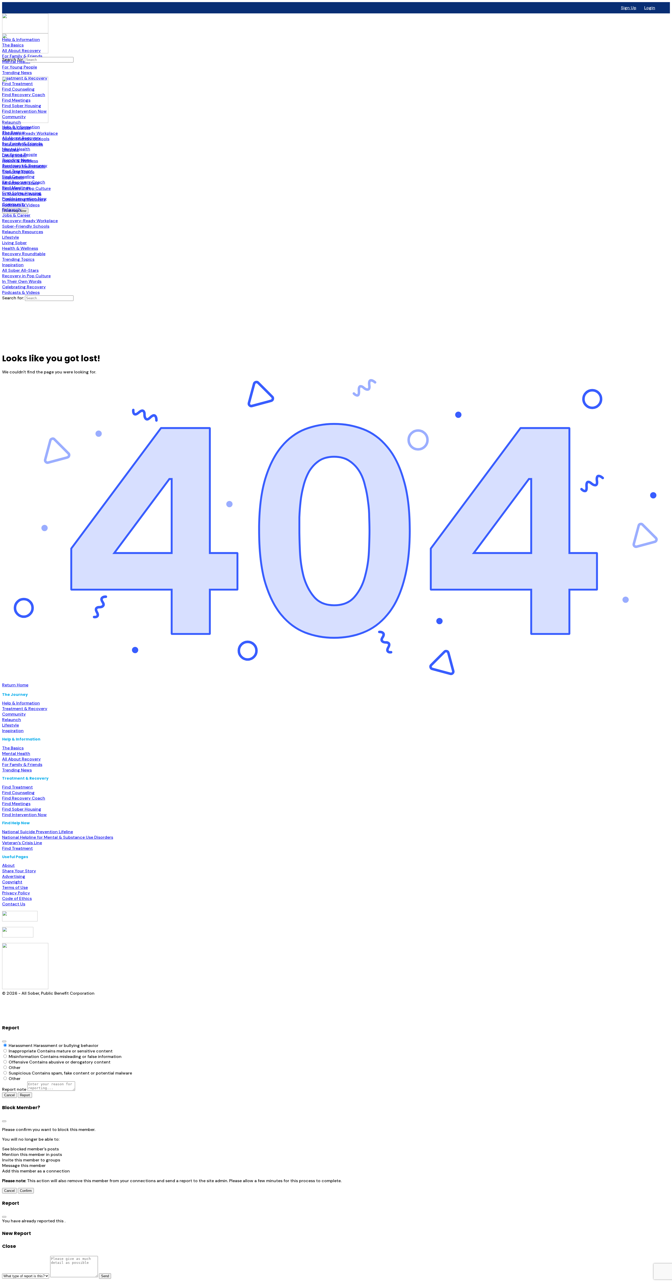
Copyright (12, 882)
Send (105, 1276)
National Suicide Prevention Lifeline (37, 832)
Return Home (15, 685)
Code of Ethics (17, 898)
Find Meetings (16, 803)
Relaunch (11, 719)
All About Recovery (21, 759)
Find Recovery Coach (23, 798)
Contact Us (13, 904)
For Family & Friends (22, 764)
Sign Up (628, 8)
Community (14, 714)
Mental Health (16, 753)
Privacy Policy (16, 893)
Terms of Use (15, 887)
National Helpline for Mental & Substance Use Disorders (57, 837)
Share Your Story (19, 871)
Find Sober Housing (21, 809)
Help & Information (21, 703)
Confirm (26, 1191)
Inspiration (13, 730)
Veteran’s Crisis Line (22, 843)
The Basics (13, 748)
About (8, 865)
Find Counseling (18, 792)
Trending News (17, 770)
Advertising (13, 876)
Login (649, 8)
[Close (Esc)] (4, 1041)
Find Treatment (17, 787)
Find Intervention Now (24, 814)
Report (25, 1095)
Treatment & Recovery (24, 708)
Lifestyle (10, 725)
